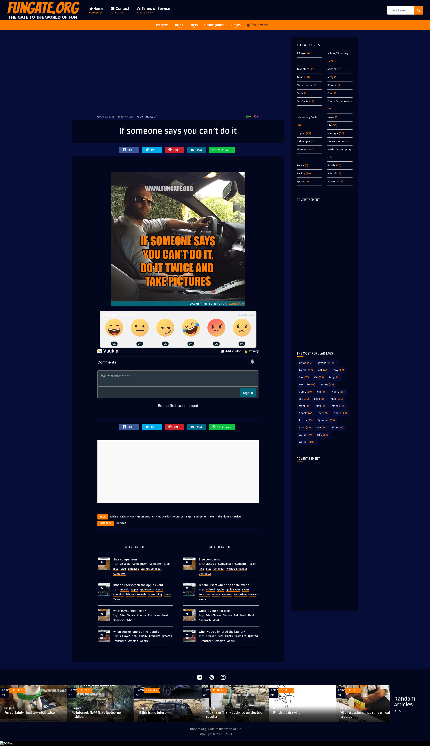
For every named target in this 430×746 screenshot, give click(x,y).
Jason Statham (146, 516)
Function (118, 594)
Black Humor (304, 85)
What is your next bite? (129, 611)
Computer (155, 564)
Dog (334, 377)
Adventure (303, 69)
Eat (150, 615)
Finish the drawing (286, 713)
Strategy (332, 181)
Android (124, 589)
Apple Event (147, 589)
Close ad (125, 564)
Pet (324, 413)
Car (304, 377)
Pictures (162, 25)
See (321, 427)
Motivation (164, 516)
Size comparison (125, 559)
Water (305, 434)
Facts (193, 25)
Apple (134, 589)
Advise (114, 516)
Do (133, 516)
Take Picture (224, 516)
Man (337, 399)
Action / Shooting (337, 53)
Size (123, 569)
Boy (339, 370)
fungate (9, 708)
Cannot (124, 516)
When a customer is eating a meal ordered (365, 715)
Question (326, 420)
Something (155, 594)
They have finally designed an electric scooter (234, 715)
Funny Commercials (339, 101)
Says (189, 516)
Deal (134, 636)
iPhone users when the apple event (138, 585)
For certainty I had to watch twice (29, 713)
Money (339, 406)
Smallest (133, 569)
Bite (122, 615)
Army (330, 77)
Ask (323, 370)
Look (319, 399)
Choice (131, 615)
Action (305, 363)
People (306, 413)
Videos (236, 25)
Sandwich (119, 620)
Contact (119, 10)
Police (300, 165)
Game (305, 391)
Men (321, 406)
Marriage (332, 133)
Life (329, 125)
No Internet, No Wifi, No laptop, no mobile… (96, 715)
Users (167, 594)
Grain (167, 564)
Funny (327, 384)
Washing (133, 641)
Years (116, 599)
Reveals (141, 594)
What (130, 620)
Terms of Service (153, 10)
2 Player (125, 636)
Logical (301, 133)
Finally (143, 636)
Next (165, 615)
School (331, 173)
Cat (319, 377)
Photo (340, 413)
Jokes (179, 25)
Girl (322, 391)
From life (154, 636)
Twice (237, 516)
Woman (307, 442)
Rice (115, 569)
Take (211, 516)
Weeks (144, 641)
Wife (322, 434)
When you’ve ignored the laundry (136, 632)
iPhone (130, 594)
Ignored (167, 636)
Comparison (139, 564)
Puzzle (331, 165)
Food (330, 93)
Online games (214, 25)
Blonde (331, 85)
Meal (157, 615)
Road (305, 427)
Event (159, 589)
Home (96, 10)
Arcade (301, 77)
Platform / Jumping (339, 149)
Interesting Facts (307, 117)
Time (337, 427)
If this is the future (152, 713)
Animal (331, 69)
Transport (119, 641)
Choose (141, 615)
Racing (301, 173)
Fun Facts (303, 101)
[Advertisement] (178, 75)
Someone (200, 516)
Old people (303, 141)
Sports (301, 181)
